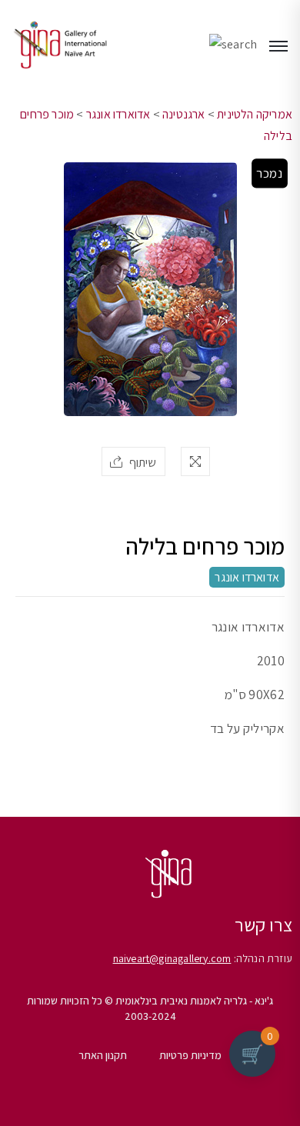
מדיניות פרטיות (190, 1055)
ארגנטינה (183, 114)
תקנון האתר (102, 1055)
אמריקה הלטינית (254, 114)
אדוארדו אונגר (118, 114)
